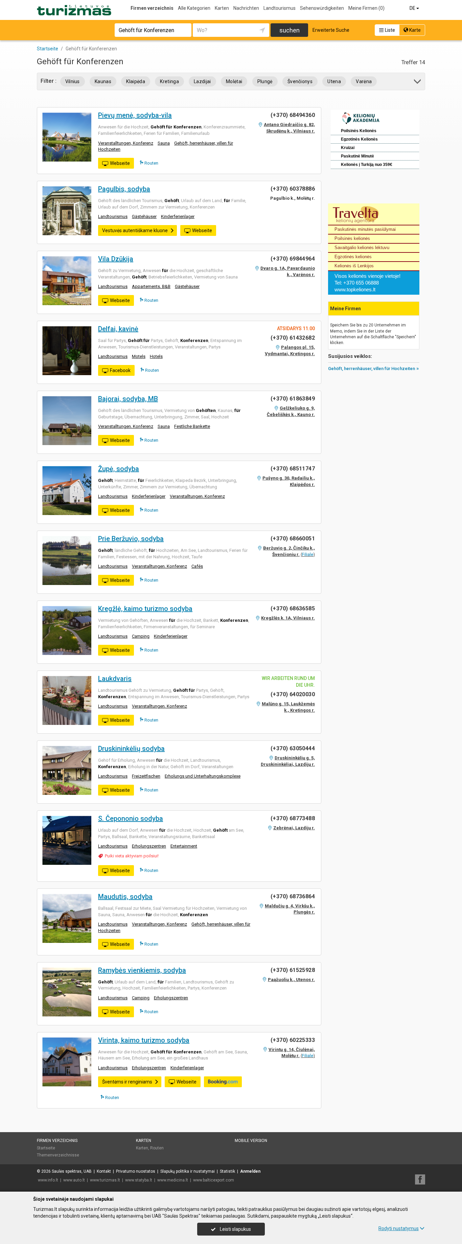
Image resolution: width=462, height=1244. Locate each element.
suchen (289, 30)
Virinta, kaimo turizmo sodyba (143, 1040)
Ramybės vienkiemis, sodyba (142, 970)
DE (413, 8)
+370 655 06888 (361, 283)
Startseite (46, 1148)
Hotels (156, 356)
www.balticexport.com (213, 1180)
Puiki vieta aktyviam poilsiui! (132, 855)
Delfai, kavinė (118, 329)
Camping (140, 636)
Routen (150, 163)
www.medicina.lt (172, 1180)
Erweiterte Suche (331, 30)
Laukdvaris (115, 679)
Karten (222, 8)
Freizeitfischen (146, 776)
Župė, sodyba (118, 469)
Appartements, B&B (151, 286)
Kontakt (104, 1171)
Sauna (164, 143)
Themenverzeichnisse (58, 1155)
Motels (138, 356)
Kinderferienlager (177, 216)
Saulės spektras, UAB (72, 1171)
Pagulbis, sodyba (124, 189)
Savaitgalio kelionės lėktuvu (361, 247)
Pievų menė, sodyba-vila (135, 115)
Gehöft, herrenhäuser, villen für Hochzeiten (371, 368)
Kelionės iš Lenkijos (354, 265)
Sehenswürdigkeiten (322, 8)
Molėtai (234, 81)
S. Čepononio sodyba (130, 818)
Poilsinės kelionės (352, 238)
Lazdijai (202, 81)
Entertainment (183, 846)
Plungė (265, 81)
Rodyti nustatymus (398, 1228)
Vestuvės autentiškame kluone (135, 230)
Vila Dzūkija (115, 259)
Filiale (307, 554)
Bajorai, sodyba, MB (128, 399)
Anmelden (250, 1171)
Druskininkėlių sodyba (131, 749)
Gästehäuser (144, 216)
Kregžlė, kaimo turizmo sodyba (145, 609)
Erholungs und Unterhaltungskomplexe (202, 776)
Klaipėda (135, 81)
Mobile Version (251, 1140)
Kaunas (103, 81)
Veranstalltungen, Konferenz (125, 143)
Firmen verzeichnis (152, 8)
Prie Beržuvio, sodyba (131, 539)
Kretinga (169, 81)
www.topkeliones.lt (354, 289)
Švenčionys (300, 81)
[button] (418, 82)
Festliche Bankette (192, 426)
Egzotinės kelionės (353, 256)
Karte (414, 30)
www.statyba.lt (138, 1180)
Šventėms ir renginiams (127, 1081)
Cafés (197, 566)
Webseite (120, 163)
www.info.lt (48, 1180)
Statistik (227, 1171)
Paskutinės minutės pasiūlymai (365, 229)
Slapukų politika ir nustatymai (187, 1171)
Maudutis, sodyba (125, 897)
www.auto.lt (74, 1180)
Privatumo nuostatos (135, 1171)
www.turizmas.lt (105, 1180)
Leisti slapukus (235, 1229)
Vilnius (72, 81)
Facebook (120, 370)
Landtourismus (279, 8)
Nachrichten (246, 8)
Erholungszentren (149, 846)
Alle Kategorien (194, 8)
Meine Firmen (366, 8)
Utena (334, 81)
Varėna (364, 81)
